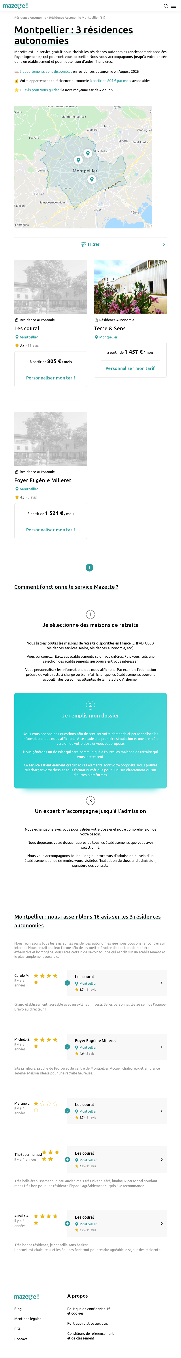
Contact (20, 1339)
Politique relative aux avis (87, 1323)
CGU (17, 1329)
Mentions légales (27, 1319)
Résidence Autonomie (30, 17)
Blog (18, 1309)
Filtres (94, 244)
